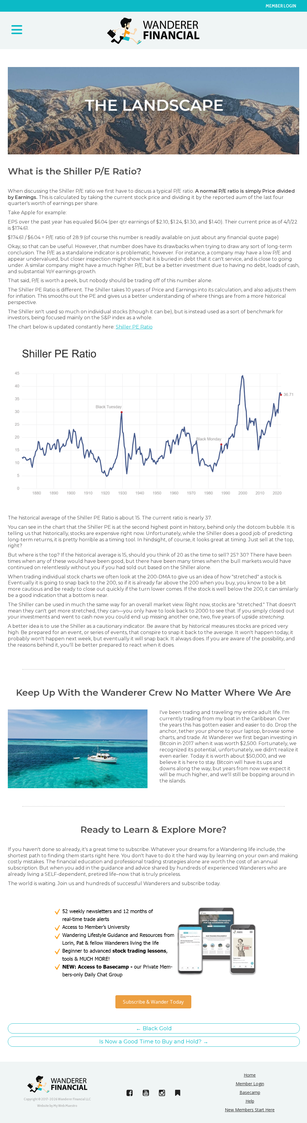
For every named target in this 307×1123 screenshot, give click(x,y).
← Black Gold (154, 1028)
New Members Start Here (250, 1110)
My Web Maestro (65, 1105)
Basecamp (250, 1092)
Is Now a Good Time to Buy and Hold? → (153, 1041)
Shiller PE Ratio (134, 327)
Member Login (281, 6)
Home (250, 1075)
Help (250, 1101)
